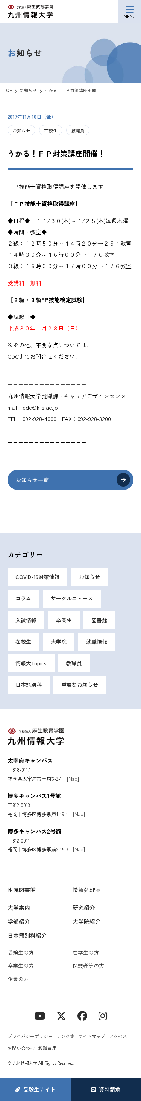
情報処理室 (87, 890)
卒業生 (64, 620)
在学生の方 (86, 952)
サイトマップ (91, 1036)
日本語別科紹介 (27, 935)
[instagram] (103, 1015)
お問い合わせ (21, 1048)
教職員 (78, 130)
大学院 (59, 641)
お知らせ (21, 130)
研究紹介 (84, 907)
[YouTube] (39, 1015)
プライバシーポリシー (30, 1036)
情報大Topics (31, 663)
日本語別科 (28, 684)
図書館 (99, 620)
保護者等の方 (88, 965)
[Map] (73, 778)
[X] (61, 1015)
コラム (23, 598)
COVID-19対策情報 (37, 576)
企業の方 (18, 979)
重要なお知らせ (79, 684)
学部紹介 (19, 921)
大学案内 (19, 907)
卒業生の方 (21, 965)
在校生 (51, 130)
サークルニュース (72, 598)
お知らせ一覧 (32, 480)
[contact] (82, 1015)
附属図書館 (22, 890)
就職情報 (96, 641)
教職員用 (47, 1048)
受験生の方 (21, 952)
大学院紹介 (87, 921)
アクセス (118, 1036)
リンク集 (65, 1036)
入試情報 (25, 620)
